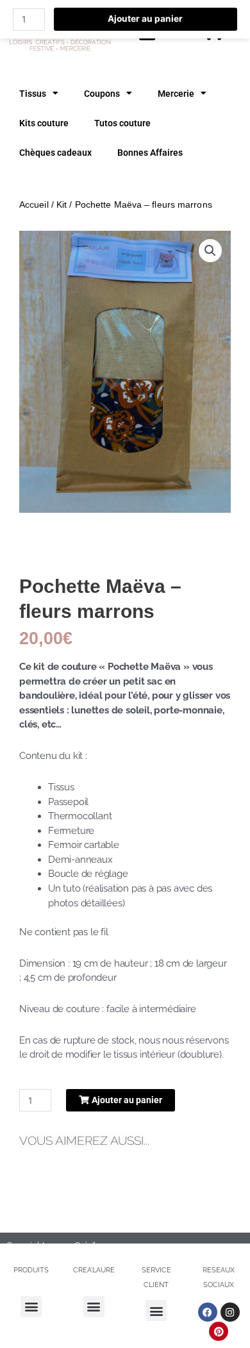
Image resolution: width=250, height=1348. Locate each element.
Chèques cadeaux (55, 152)
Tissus (32, 93)
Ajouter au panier (145, 18)
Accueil (34, 204)
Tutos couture (122, 123)
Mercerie (176, 93)
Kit (61, 204)
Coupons (102, 93)
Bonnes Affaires (150, 152)
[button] (210, 250)
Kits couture (44, 123)
